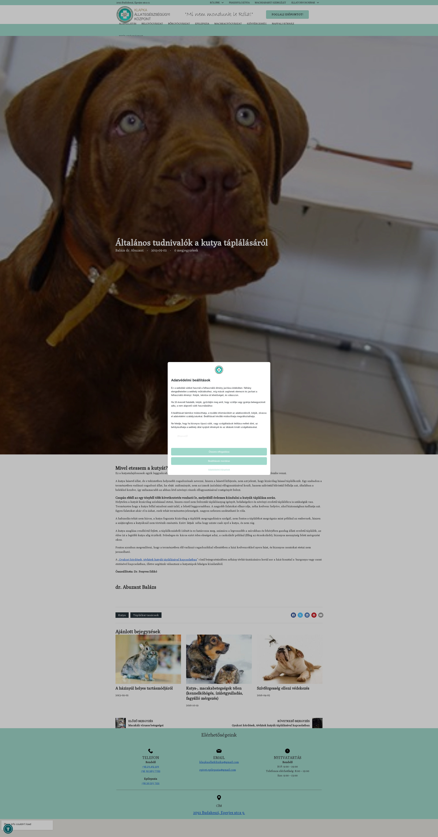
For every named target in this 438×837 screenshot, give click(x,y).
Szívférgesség (257, 23)
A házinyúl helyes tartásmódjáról (144, 688)
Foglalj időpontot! (287, 14)
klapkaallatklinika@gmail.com (219, 762)
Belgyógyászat (152, 23)
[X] (300, 615)
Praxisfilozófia (239, 2)
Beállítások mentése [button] (219, 461)
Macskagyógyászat (228, 23)
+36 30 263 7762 (150, 771)
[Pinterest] (314, 615)
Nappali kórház (283, 23)
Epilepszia (202, 23)
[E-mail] (320, 615)
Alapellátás (127, 23)
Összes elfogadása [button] (219, 451)
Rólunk (215, 2)
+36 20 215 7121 (150, 783)
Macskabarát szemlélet (270, 2)
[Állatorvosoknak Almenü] (318, 2)
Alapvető (182, 436)
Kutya (122, 615)
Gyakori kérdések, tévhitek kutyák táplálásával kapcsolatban (158, 559)
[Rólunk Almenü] (222, 2)
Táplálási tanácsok (146, 615)
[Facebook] (293, 615)
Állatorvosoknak (303, 2)
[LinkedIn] (307, 615)
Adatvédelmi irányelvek (219, 470)
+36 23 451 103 (150, 766)
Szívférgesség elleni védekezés (283, 688)
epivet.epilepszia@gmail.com (217, 769)
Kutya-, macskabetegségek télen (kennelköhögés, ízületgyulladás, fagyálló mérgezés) (214, 693)
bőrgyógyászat (179, 23)
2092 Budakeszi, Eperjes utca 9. (133, 2)
